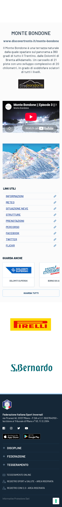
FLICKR (10, 245)
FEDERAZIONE (16, 456)
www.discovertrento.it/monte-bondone (31, 41)
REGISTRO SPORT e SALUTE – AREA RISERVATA (30, 481)
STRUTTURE (13, 214)
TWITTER (11, 239)
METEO (10, 202)
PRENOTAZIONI (15, 220)
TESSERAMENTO (17, 464)
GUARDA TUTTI (31, 293)
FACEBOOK (12, 233)
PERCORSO (12, 226)
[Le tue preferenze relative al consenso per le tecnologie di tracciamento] (56, 501)
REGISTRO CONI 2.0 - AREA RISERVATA (26, 488)
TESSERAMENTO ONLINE (19, 474)
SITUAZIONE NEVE (17, 208)
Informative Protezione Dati (16, 498)
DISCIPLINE (14, 448)
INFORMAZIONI (15, 196)
